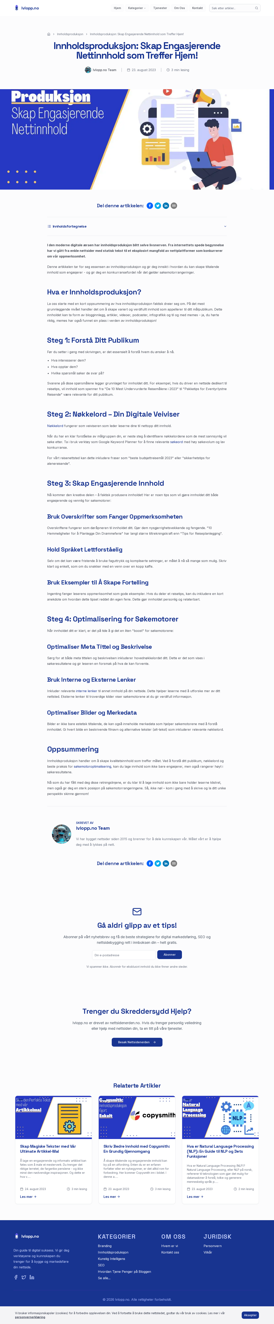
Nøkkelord (55, 426)
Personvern (213, 1246)
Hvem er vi (169, 1246)
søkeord (176, 442)
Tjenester (160, 8)
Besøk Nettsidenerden (134, 1042)
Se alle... (104, 1278)
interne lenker (86, 691)
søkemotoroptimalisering (92, 766)
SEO (101, 1265)
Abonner (170, 954)
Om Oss (179, 8)
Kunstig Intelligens (111, 1259)
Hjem (117, 8)
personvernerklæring (30, 1317)
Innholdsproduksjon (70, 34)
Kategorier (135, 8)
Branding (105, 1246)
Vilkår (208, 1252)
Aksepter (250, 1315)
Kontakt (197, 8)
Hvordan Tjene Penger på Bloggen (124, 1272)
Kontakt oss (170, 1252)
